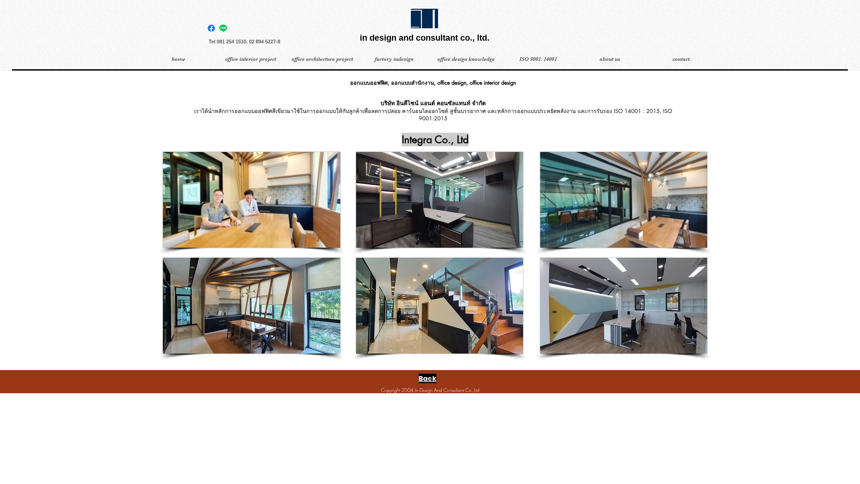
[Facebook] (211, 28)
